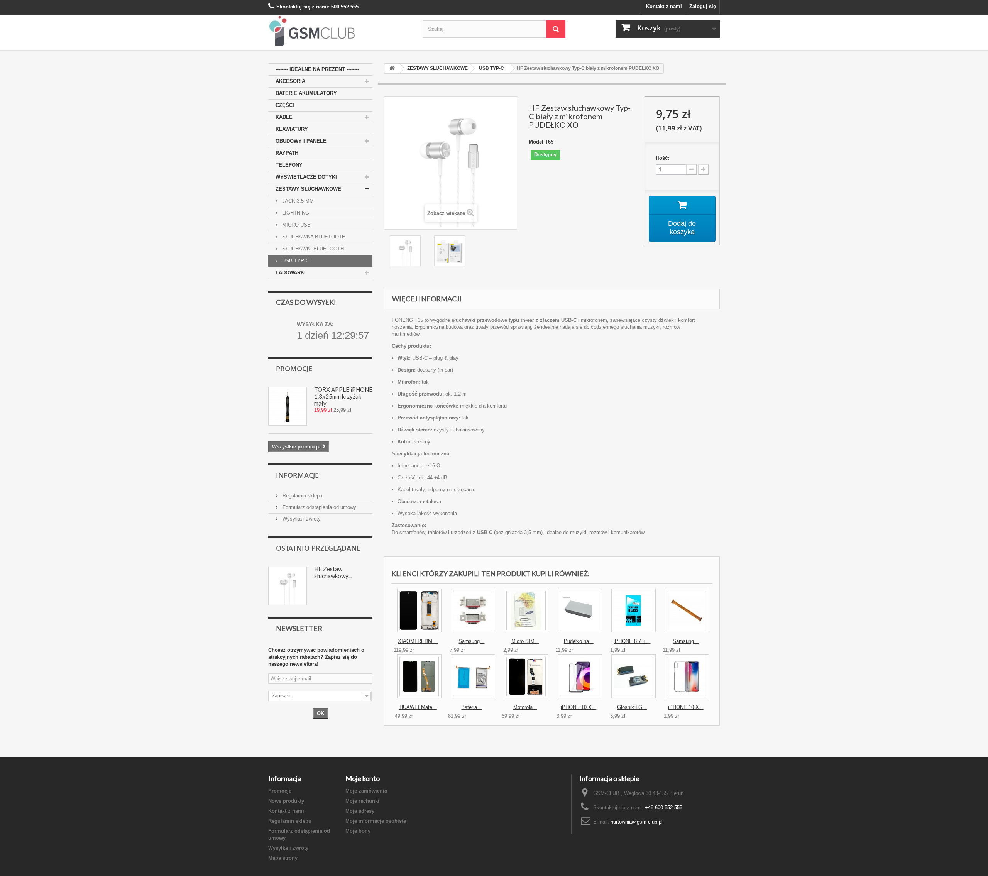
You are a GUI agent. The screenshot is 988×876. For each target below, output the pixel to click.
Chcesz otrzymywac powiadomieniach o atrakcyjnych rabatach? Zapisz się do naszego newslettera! (316, 657)
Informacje (297, 475)
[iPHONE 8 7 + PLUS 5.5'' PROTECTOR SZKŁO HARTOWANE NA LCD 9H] (633, 610)
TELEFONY (289, 165)
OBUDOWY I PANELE (301, 141)
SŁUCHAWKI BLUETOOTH (312, 249)
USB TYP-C (295, 261)
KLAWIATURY (292, 129)
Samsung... (471, 641)
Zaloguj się (702, 6)
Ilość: (662, 158)
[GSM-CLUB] (339, 32)
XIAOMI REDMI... (418, 641)
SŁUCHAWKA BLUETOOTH (313, 237)
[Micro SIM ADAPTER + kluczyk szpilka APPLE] (526, 610)
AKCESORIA (290, 81)
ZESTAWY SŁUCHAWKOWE (308, 189)
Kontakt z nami (664, 6)
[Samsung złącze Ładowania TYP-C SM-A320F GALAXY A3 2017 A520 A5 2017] (473, 610)
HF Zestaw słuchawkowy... (333, 572)
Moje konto (362, 778)
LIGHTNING (295, 213)
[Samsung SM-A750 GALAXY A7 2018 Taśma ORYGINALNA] (687, 610)
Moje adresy (359, 811)
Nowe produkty (286, 801)
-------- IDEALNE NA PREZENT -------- (317, 69)
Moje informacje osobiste (375, 821)
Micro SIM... (525, 641)
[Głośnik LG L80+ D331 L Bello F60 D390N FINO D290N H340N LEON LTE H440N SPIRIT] (633, 676)
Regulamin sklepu (301, 496)
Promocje (294, 368)
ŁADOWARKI (291, 273)
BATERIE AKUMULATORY (306, 93)
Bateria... (471, 707)
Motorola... (525, 707)
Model (536, 142)
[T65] (406, 250)
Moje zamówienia (366, 791)
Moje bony (357, 831)
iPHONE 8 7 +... (632, 641)
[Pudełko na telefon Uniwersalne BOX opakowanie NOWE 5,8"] (580, 610)
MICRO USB (296, 225)
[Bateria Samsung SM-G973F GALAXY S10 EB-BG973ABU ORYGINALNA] (473, 676)
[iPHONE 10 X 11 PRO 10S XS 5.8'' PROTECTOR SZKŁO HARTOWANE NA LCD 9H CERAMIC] (580, 676)
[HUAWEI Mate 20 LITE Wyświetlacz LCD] (419, 676)
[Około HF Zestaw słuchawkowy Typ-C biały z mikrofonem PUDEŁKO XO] (287, 586)
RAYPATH (287, 153)
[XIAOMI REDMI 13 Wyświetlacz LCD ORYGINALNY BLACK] (419, 610)
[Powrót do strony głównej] (392, 68)
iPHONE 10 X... (578, 707)
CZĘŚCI (285, 105)
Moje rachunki (362, 801)
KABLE (284, 117)
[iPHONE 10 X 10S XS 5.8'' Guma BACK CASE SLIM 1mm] (687, 676)
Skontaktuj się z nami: (303, 7)
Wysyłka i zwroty (301, 519)
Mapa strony (283, 858)
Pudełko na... (579, 641)
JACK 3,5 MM (297, 201)
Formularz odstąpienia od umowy (318, 507)
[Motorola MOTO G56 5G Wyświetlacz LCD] (526, 676)
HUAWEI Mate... (418, 707)
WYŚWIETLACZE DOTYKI (306, 177)
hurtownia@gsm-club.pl (637, 822)
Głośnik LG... (632, 707)
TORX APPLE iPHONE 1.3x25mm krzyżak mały (343, 396)
